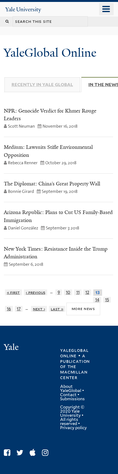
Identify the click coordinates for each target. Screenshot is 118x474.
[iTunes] (34, 452)
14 (97, 299)
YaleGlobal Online (50, 52)
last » (57, 308)
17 (19, 308)
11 (78, 292)
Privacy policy (73, 427)
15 (107, 299)
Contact (68, 394)
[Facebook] (8, 452)
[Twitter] (21, 452)
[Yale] (12, 347)
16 (9, 308)
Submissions (72, 398)
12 (87, 292)
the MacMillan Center (73, 372)
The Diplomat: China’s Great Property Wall (52, 183)
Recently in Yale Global (42, 84)
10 (68, 292)
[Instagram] (46, 452)
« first (13, 292)
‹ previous (35, 292)
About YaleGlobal (70, 388)
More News (83, 308)
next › (39, 308)
